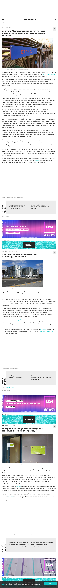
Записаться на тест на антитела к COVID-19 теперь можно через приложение (42, 377)
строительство (8, 553)
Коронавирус (10, 388)
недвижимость (16, 553)
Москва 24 (29, 19)
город (3, 216)
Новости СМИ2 (5, 240)
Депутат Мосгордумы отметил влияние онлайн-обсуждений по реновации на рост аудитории (18, 544)
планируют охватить (46, 331)
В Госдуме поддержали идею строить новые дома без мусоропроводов (17, 206)
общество (4, 390)
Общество (14, 251)
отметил (10, 496)
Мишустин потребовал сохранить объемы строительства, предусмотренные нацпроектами (42, 544)
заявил (18, 487)
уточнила (43, 329)
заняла (36, 161)
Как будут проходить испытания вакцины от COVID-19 (18, 376)
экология (7, 216)
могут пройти (18, 320)
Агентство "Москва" (49, 74)
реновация (22, 553)
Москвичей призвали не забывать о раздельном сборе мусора (41, 206)
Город (13, 28)
